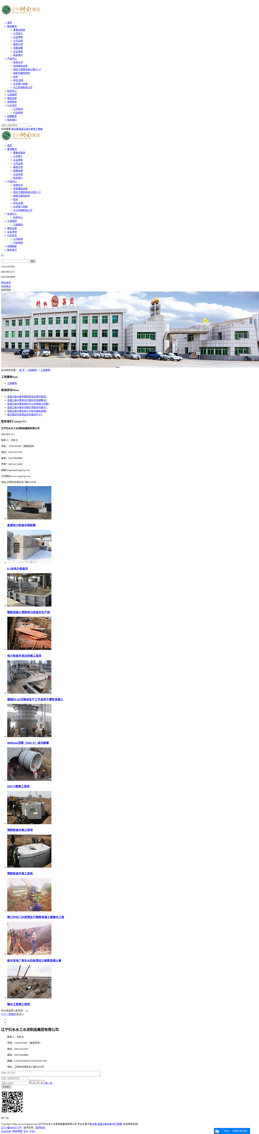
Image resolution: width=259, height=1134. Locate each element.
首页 (9, 22)
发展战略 (18, 48)
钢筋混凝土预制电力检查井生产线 (28, 612)
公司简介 (18, 33)
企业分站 (6, 1131)
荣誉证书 (18, 62)
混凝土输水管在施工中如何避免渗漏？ (27, 411)
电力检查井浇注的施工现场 (24, 655)
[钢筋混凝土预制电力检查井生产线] (29, 605)
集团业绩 (12, 98)
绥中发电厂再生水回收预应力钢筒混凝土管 (34, 960)
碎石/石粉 (18, 80)
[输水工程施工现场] (29, 997)
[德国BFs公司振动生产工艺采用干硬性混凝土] (29, 693)
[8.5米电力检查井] (29, 562)
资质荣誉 (12, 102)
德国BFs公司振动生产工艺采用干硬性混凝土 (35, 699)
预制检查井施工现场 (20, 830)
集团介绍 (18, 44)
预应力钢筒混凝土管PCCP (27, 69)
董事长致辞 (19, 30)
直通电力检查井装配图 (21, 525)
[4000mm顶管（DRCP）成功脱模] (29, 736)
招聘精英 (12, 116)
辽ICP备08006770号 (11, 1127)
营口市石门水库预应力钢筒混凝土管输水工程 (35, 917)
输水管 (15, 129)
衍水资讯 (12, 105)
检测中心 (12, 91)
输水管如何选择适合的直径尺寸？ (25, 414)
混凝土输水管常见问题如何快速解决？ (27, 400)
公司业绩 (18, 40)
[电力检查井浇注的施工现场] (29, 649)
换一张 (48, 1083)
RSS (26, 1131)
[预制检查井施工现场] (29, 823)
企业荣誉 (18, 37)
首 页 (22, 370)
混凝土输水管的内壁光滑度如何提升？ (27, 407)
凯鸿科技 (40, 1127)
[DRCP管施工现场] (29, 780)
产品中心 (12, 58)
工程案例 (12, 94)
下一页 (7, 1014)
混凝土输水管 (26, 129)
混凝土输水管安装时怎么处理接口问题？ (28, 404)
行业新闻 (18, 112)
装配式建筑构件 (21, 73)
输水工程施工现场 (18, 1004)
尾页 (13, 1014)
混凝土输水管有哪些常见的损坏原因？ (27, 396)
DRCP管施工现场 (18, 786)
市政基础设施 (20, 66)
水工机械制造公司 (22, 87)
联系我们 (18, 55)
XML (32, 1131)
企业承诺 (18, 51)
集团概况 (12, 26)
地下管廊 (38, 129)
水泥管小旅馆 (20, 84)
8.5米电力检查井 (17, 568)
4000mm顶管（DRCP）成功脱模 (28, 742)
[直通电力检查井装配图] (29, 518)
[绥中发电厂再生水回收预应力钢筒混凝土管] (29, 954)
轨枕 (15, 76)
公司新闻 (18, 109)
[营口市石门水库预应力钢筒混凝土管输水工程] (29, 910)
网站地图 (17, 1131)
